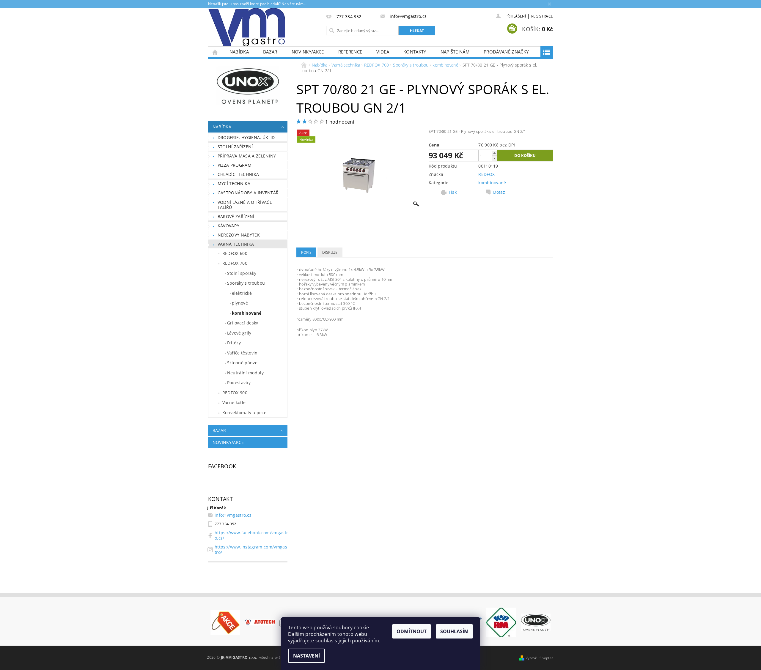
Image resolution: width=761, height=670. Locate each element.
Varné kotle (234, 402)
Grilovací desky (242, 323)
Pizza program (234, 165)
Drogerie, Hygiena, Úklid (246, 137)
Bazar (270, 52)
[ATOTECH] (260, 622)
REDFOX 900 (234, 392)
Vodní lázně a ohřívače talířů (245, 204)
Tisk (453, 192)
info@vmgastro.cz (233, 515)
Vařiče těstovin (242, 353)
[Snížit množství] (494, 158)
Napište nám (455, 52)
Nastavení (306, 655)
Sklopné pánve (242, 362)
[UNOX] (536, 622)
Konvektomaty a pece (244, 412)
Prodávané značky (506, 52)
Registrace (542, 16)
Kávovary (229, 225)
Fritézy (234, 343)
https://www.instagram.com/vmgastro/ (251, 549)
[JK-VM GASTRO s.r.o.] (246, 27)
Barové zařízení (236, 216)
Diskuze (329, 252)
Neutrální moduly (245, 373)
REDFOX (486, 174)
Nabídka (239, 52)
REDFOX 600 (234, 253)
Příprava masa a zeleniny (247, 156)
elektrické (242, 293)
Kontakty (414, 52)
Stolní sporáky (241, 273)
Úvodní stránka (215, 52)
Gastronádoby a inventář (248, 193)
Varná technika (236, 244)
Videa (382, 52)
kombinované (247, 313)
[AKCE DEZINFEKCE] (225, 622)
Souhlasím (454, 631)
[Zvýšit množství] (494, 153)
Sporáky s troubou (246, 283)
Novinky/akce (308, 52)
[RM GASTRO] (501, 622)
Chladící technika (238, 174)
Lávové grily (239, 333)
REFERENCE (350, 52)
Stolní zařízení (235, 146)
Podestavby (239, 382)
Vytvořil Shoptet (539, 657)
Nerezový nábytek (239, 235)
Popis (306, 252)
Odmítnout (412, 631)
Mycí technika (234, 183)
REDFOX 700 (234, 263)
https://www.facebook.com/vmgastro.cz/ (251, 535)
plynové (240, 303)
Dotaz (499, 192)
